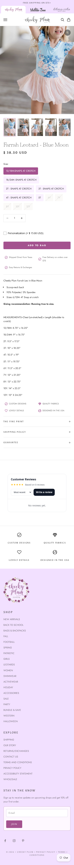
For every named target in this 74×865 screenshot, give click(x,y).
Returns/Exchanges (16, 751)
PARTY (6, 704)
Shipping (8, 739)
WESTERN (8, 715)
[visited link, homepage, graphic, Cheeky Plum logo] (13, 9)
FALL (5, 636)
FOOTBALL (9, 642)
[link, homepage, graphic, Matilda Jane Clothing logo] (38, 9)
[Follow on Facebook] (5, 840)
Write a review (44, 492)
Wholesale (10, 779)
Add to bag (37, 245)
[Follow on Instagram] (14, 840)
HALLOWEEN (10, 721)
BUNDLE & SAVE (12, 710)
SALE (6, 698)
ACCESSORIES (11, 693)
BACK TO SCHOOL (13, 625)
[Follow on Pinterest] (23, 840)
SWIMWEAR (9, 676)
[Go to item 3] (37, 127)
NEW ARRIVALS (11, 619)
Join (14, 824)
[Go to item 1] (9, 127)
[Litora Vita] (61, 9)
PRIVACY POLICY (45, 852)
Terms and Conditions (17, 762)
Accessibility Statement (18, 773)
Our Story (9, 745)
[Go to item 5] (65, 127)
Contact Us (10, 756)
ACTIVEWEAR (10, 681)
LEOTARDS (9, 664)
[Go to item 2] (23, 127)
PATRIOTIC (8, 653)
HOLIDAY (8, 687)
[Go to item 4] (51, 127)
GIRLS (6, 659)
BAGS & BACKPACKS (14, 630)
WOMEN (8, 670)
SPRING (7, 647)
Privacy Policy (12, 768)
